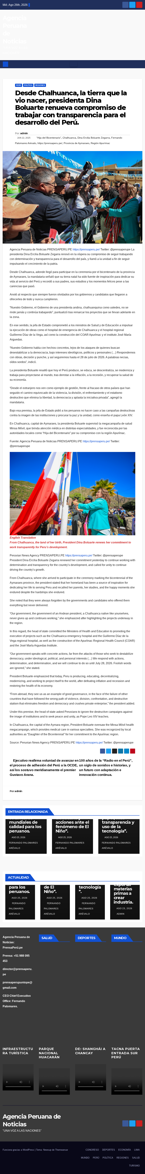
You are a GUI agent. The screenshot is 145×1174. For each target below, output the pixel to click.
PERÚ (18, 85)
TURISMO (134, 1165)
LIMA (137, 1150)
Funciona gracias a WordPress (19, 1150)
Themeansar (61, 1150)
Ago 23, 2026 (124, 908)
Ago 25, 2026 (19, 898)
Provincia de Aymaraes (76, 143)
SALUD (136, 1157)
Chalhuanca (69, 137)
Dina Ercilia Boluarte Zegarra (93, 137)
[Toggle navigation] (73, 64)
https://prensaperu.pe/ (49, 143)
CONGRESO (92, 1150)
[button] (140, 64)
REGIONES (40, 85)
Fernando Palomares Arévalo (23, 845)
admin (24, 133)
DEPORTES (108, 1150)
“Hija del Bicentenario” (48, 137)
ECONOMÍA (124, 1150)
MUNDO (85, 1157)
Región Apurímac (100, 143)
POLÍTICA (28, 85)
